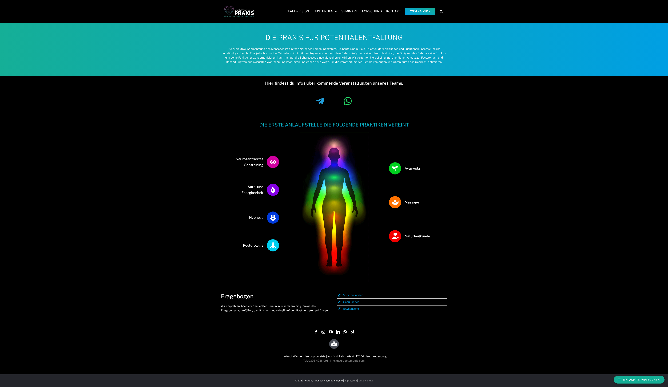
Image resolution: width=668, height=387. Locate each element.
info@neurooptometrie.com (347, 360)
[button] (441, 11)
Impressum (350, 380)
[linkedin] (338, 332)
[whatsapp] (345, 332)
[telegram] (352, 332)
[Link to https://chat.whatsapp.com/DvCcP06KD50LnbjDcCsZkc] (348, 101)
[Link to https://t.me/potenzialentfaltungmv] (320, 101)
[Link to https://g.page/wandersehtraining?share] (334, 344)
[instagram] (323, 332)
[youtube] (331, 332)
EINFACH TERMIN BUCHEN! (641, 379)
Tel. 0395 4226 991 (315, 360)
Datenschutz (366, 380)
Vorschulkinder (353, 295)
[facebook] (316, 332)
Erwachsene (351, 308)
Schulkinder (351, 302)
